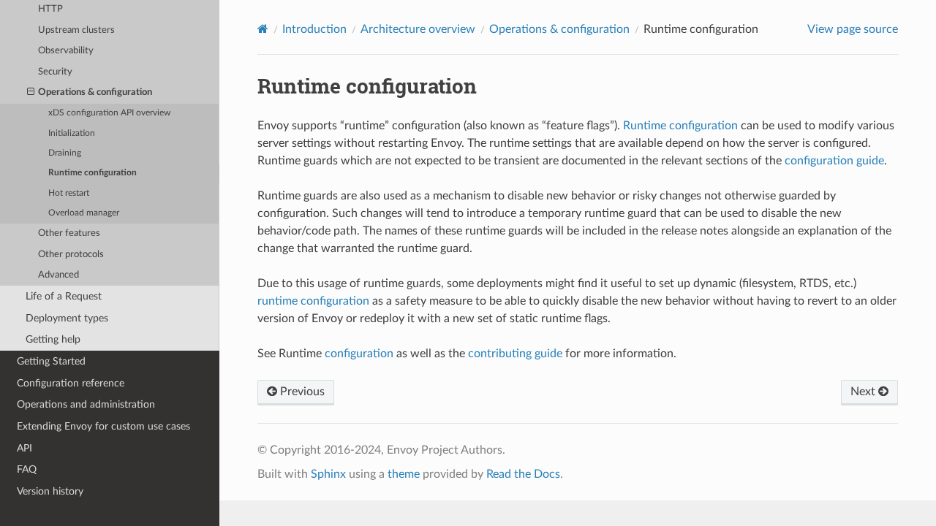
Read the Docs (523, 474)
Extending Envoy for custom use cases (103, 426)
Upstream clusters (76, 30)
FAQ (27, 469)
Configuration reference (70, 383)
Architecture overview (418, 29)
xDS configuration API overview (109, 113)
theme (404, 474)
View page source (852, 29)
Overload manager (83, 213)
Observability (66, 51)
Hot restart (68, 193)
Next (864, 391)
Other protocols (71, 254)
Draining (64, 153)
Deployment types (67, 318)
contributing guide (515, 353)
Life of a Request (64, 296)
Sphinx (328, 474)
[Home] (262, 29)
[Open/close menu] (30, 92)
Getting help (53, 339)
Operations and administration (86, 404)
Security (55, 72)
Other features (69, 233)
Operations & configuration (95, 92)
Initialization (71, 133)
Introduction (314, 29)
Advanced (58, 275)
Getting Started (51, 361)
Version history (50, 491)
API (24, 448)
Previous (301, 391)
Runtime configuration (92, 173)
